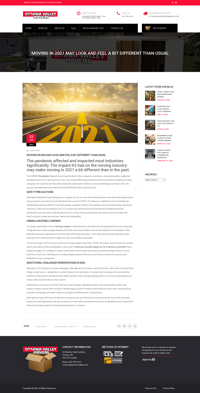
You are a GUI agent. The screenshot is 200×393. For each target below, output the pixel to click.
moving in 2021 (89, 326)
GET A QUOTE (159, 28)
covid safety (41, 326)
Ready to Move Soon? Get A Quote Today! (43, 2)
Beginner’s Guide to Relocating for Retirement (164, 138)
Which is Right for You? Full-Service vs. (165, 123)
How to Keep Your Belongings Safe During (165, 94)
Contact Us (116, 28)
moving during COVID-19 (65, 326)
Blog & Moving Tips (93, 28)
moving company (62, 226)
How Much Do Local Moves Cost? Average (164, 108)
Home (28, 28)
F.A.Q (73, 28)
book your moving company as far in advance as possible (100, 247)
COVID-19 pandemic (40, 176)
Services (43, 28)
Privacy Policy (169, 388)
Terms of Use (150, 388)
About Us (59, 28)
